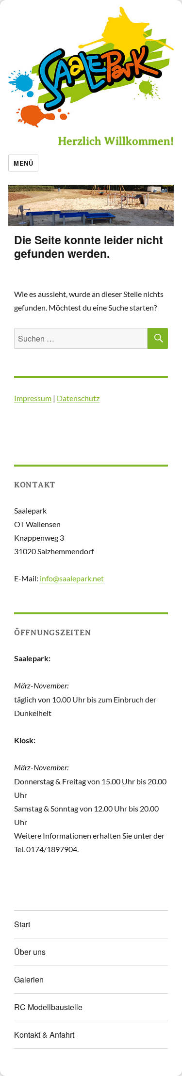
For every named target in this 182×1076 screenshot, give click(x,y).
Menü (23, 163)
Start (22, 924)
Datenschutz (78, 398)
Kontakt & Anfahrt (44, 1034)
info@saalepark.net (72, 578)
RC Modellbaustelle (48, 1007)
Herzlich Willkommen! (116, 141)
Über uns (30, 951)
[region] (91, 205)
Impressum (32, 398)
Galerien (29, 979)
